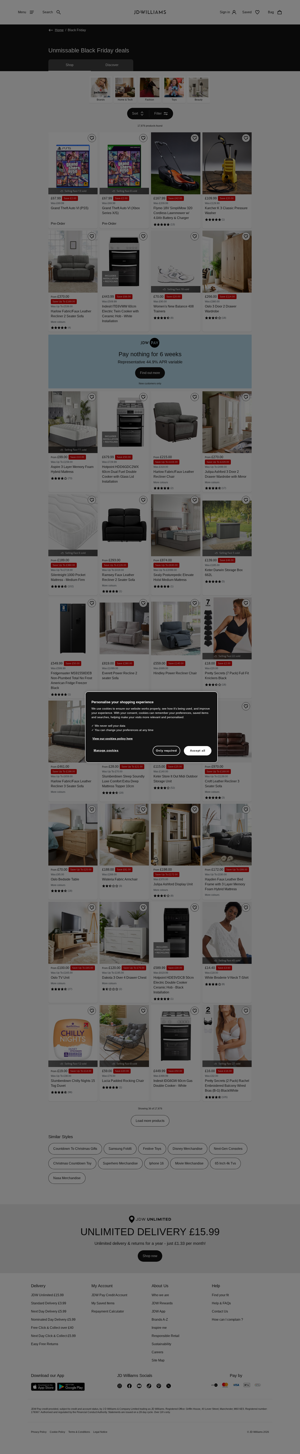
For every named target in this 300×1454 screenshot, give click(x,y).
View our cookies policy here (112, 740)
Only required (166, 752)
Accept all (198, 752)
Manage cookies (106, 752)
